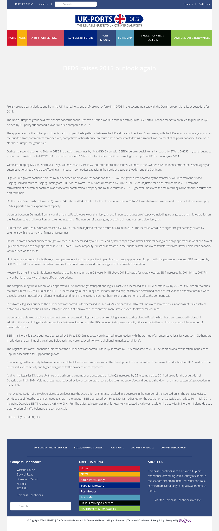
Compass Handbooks (30, 495)
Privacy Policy (158, 520)
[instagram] (115, 528)
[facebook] (104, 528)
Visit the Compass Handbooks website (177, 500)
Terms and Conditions (138, 520)
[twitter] (109, 528)
